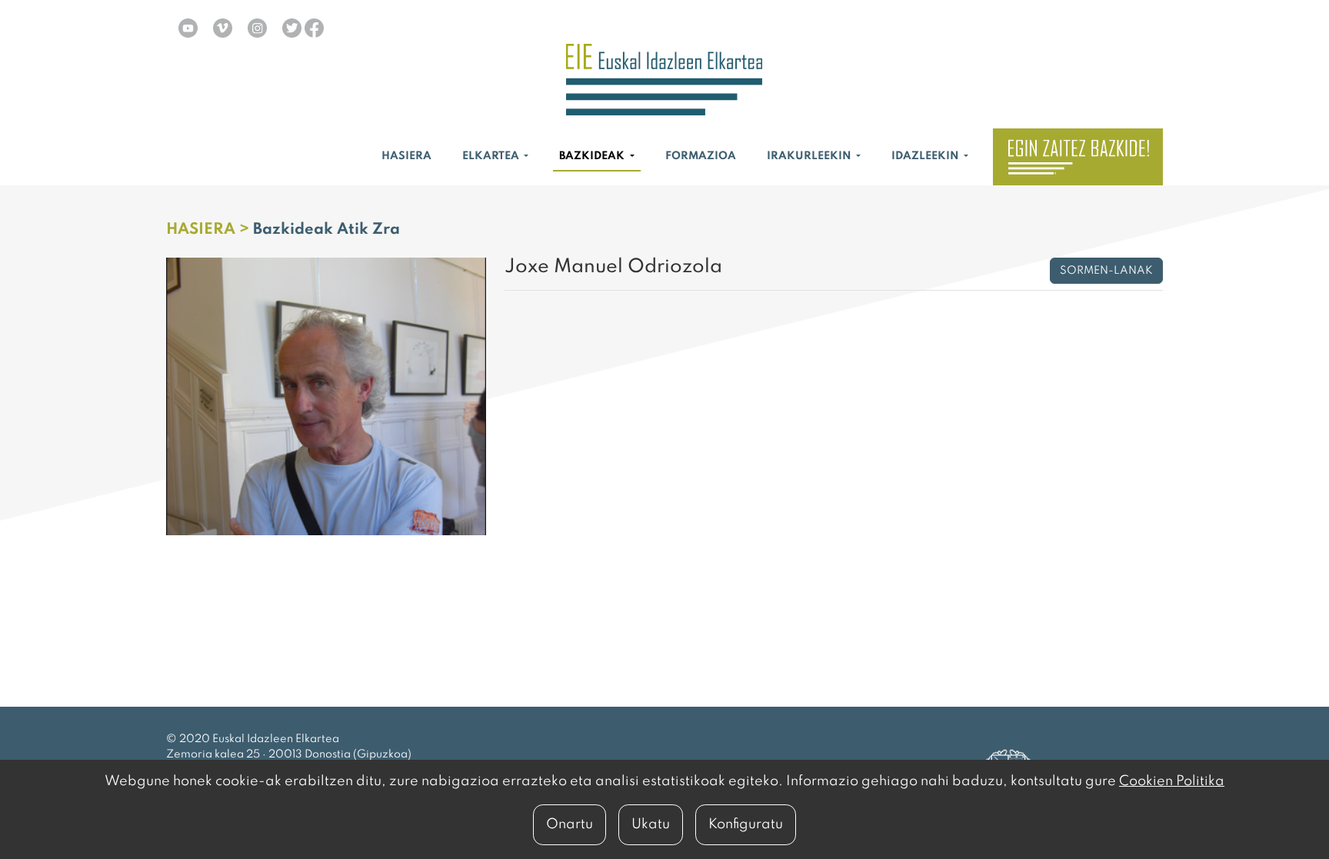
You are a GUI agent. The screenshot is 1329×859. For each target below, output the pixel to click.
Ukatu (650, 824)
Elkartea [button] (491, 156)
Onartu (569, 824)
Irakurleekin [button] (810, 156)
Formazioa (700, 156)
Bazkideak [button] (593, 156)
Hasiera (406, 156)
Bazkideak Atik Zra (326, 230)
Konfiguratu (745, 824)
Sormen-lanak (1106, 270)
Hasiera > (209, 230)
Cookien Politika (1171, 781)
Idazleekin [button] (926, 156)
